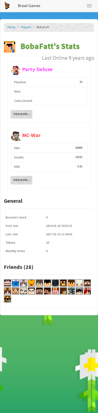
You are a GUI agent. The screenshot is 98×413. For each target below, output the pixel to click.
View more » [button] (21, 114)
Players (26, 27)
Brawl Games (29, 5)
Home (11, 27)
